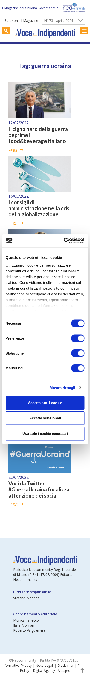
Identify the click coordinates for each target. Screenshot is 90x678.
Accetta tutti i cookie (45, 403)
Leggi (13, 149)
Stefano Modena (26, 598)
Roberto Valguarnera (29, 630)
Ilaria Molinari (23, 625)
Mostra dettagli (62, 388)
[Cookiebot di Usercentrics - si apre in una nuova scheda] (64, 240)
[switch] (77, 338)
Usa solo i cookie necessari (45, 433)
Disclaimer (65, 665)
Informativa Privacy (17, 665)
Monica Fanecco (26, 620)
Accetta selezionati (45, 418)
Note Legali (45, 665)
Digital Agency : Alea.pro (51, 670)
